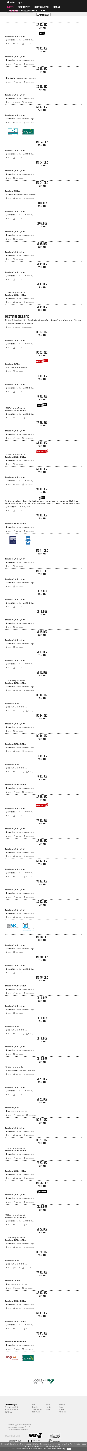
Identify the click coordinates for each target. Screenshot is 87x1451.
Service (48, 1405)
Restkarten (17, 44)
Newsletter (62, 1405)
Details (9, 44)
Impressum (62, 1409)
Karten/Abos (36, 1412)
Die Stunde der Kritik (17, 316)
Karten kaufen (18, 64)
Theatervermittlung (16, 10)
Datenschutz (62, 1412)
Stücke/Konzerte (24, 7)
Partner (48, 1409)
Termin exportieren (28, 44)
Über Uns (56, 7)
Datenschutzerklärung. (59, 1449)
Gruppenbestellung (19, 711)
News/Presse (32, 10)
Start (43, 10)
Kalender (10, 7)
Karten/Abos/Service (41, 7)
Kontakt (61, 1407)
